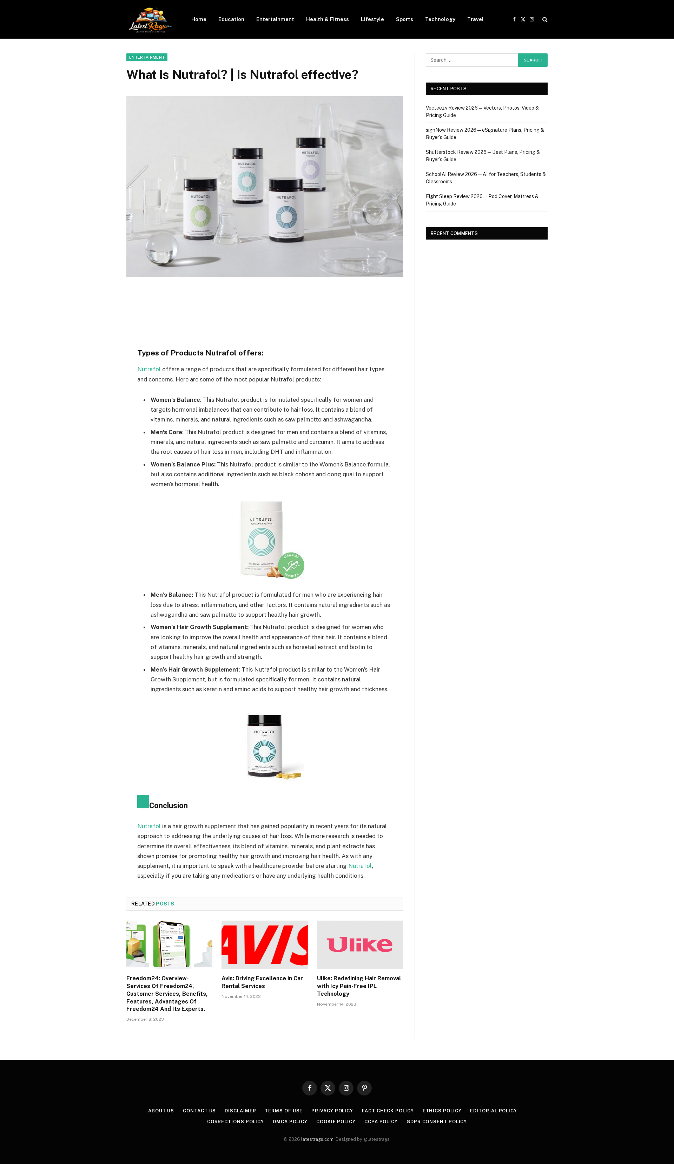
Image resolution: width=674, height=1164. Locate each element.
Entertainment (275, 19)
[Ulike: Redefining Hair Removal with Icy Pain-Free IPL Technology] (360, 945)
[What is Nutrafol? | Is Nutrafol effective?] (264, 186)
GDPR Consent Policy (437, 1121)
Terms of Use (284, 1110)
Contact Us (199, 1110)
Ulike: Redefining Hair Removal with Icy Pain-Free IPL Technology (359, 986)
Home (198, 19)
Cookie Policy (336, 1121)
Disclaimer (240, 1110)
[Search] (544, 19)
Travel (475, 19)
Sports (404, 19)
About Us (161, 1110)
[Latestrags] (149, 19)
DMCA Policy (290, 1121)
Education (231, 19)
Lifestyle (372, 19)
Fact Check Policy (388, 1110)
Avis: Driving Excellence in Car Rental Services (262, 982)
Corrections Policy (235, 1121)
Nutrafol (149, 369)
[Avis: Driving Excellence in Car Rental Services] (265, 945)
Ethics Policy (442, 1110)
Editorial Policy (493, 1110)
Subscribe (442, 1143)
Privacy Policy (332, 1110)
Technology (440, 19)
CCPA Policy (381, 1121)
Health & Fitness (327, 19)
